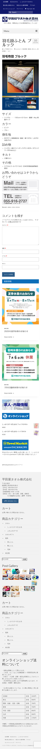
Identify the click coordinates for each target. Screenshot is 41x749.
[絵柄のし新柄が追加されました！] (21, 588)
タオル (7, 523)
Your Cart (30, 9)
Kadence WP (31, 745)
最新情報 (6, 328)
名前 (4, 248)
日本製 (13, 207)
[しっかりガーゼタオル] (15, 594)
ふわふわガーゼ (12, 531)
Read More (9, 337)
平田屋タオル (8, 49)
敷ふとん (10, 546)
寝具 (6, 538)
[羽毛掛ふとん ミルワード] (16, 577)
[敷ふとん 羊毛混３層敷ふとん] (32, 571)
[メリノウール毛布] (17, 588)
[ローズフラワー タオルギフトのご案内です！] (6, 588)
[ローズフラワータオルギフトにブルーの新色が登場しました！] (35, 577)
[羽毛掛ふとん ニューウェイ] (22, 577)
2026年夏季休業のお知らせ (16, 331)
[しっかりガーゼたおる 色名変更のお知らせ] (24, 571)
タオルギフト (9, 534)
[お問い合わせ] (20, 185)
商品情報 (24, 49)
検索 (24, 559)
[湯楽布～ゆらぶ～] (4, 594)
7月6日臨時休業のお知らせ (16, 387)
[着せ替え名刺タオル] (33, 588)
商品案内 (5, 207)
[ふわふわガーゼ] (8, 594)
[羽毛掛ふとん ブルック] (11, 577)
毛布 (8, 549)
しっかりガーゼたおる (14, 527)
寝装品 (29, 49)
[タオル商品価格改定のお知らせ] (15, 571)
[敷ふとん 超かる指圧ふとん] (5, 577)
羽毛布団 (17, 207)
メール (4, 256)
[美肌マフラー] (27, 588)
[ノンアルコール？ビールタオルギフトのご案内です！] (34, 582)
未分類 (7, 553)
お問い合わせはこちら (10, 501)
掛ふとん (34, 49)
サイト (4, 263)
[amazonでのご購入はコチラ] (20, 445)
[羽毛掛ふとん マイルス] (28, 577)
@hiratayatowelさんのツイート (12, 465)
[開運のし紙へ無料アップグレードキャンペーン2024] (6, 571)
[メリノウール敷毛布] (13, 588)
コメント (5, 225)
